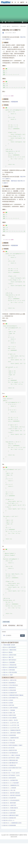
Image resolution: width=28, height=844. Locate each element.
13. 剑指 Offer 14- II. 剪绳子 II (8, 677)
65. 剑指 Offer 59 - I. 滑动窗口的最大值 (10, 807)
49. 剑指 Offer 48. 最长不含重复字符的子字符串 (11, 767)
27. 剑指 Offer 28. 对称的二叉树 (8, 712)
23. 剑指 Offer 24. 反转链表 (7, 702)
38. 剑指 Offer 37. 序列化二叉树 (8, 740)
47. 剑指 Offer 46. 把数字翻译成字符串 (10, 762)
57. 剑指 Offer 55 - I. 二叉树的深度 (9, 787)
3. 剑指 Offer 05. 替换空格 (7, 652)
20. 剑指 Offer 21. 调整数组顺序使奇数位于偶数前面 (12, 695)
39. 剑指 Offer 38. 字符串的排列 (8, 742)
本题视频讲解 (14, 101)
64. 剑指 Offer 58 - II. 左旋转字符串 (9, 805)
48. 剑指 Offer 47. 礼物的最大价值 (9, 765)
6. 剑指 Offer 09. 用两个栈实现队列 (9, 659)
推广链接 (20, 625)
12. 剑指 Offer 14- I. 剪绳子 (7, 674)
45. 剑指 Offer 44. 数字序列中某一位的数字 (11, 757)
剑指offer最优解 (23, 26)
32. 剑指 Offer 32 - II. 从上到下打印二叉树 (10, 725)
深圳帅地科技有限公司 (14, 834)
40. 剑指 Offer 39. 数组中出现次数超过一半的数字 (12, 745)
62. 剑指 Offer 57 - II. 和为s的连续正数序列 (10, 800)
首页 (9, 26)
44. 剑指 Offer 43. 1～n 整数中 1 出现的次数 (11, 755)
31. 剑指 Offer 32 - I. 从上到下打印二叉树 (10, 722)
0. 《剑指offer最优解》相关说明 (8, 644)
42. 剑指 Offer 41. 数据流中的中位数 (9, 750)
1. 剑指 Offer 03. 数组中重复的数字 (9, 647)
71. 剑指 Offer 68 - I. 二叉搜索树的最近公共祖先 (11, 822)
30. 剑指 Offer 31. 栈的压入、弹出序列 (10, 720)
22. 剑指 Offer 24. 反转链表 (7, 700)
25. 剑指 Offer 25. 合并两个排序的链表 (10, 707)
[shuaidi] (3, 33)
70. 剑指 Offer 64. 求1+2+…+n (8, 820)
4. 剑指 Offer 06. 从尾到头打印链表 (9, 654)
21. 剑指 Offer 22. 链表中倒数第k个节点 (10, 697)
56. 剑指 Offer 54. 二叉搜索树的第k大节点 (10, 785)
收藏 (5, 625)
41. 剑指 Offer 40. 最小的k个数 (8, 747)
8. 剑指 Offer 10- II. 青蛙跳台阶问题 (9, 664)
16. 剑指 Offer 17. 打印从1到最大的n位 (10, 685)
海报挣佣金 (12, 625)
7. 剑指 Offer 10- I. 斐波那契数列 (8, 662)
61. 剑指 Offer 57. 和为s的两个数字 (9, 797)
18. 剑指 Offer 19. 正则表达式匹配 (9, 690)
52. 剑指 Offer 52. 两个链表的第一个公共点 (11, 775)
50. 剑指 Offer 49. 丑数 (6, 770)
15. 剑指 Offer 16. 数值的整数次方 (9, 682)
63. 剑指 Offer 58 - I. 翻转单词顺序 (9, 802)
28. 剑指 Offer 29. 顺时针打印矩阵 (9, 715)
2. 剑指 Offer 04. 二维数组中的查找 (9, 649)
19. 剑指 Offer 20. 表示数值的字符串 (9, 692)
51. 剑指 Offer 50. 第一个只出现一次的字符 (11, 772)
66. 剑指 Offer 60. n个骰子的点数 (8, 810)
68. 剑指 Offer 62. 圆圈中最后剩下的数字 (10, 815)
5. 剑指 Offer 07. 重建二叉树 (7, 657)
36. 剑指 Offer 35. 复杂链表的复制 (9, 735)
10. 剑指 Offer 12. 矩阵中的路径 (8, 669)
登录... (4, 635)
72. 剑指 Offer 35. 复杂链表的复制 (9, 825)
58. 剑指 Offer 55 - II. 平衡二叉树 (8, 790)
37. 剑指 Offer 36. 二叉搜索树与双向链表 (10, 737)
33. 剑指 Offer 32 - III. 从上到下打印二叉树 (10, 727)
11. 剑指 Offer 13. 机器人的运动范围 (9, 672)
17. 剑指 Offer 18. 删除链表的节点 (9, 687)
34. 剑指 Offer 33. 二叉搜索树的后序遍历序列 (11, 730)
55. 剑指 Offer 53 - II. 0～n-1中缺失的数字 (10, 782)
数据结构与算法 (15, 26)
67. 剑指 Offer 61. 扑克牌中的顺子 (9, 812)
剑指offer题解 (6, 621)
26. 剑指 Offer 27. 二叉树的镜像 (8, 710)
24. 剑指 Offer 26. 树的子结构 (8, 705)
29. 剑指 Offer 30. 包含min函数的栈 (9, 717)
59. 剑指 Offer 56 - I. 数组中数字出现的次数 (11, 792)
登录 (23, 2)
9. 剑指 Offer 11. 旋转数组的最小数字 (9, 667)
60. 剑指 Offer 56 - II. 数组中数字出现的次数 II (11, 795)
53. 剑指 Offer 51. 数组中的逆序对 (9, 777)
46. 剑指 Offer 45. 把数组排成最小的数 (10, 760)
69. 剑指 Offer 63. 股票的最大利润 (9, 817)
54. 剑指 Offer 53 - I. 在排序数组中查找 (10, 780)
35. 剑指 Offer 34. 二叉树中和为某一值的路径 (11, 732)
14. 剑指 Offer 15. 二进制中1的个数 (9, 680)
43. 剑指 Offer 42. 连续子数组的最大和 (10, 752)
